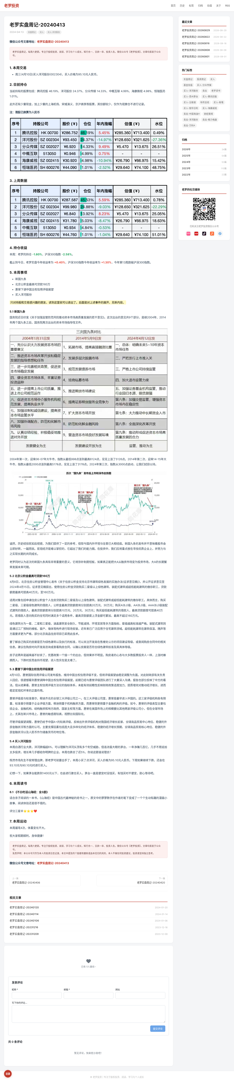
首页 (173, 5)
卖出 (204, 90)
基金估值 (188, 85)
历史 (182, 5)
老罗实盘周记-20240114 (24, 914)
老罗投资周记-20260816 (196, 43)
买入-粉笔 (219, 102)
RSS (227, 5)
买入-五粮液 (190, 102)
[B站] (188, 234)
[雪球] (220, 234)
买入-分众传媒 (204, 85)
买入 (42, 32)
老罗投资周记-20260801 (196, 56)
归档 (200, 5)
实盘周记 (32, 32)
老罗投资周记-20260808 (196, 49)
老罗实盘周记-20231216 (24, 927)
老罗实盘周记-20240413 (53, 41)
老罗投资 (11, 5)
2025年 (186, 155)
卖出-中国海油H (192, 114)
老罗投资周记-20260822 (196, 36)
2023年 (186, 168)
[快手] (212, 234)
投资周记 (201, 79)
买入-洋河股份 (54, 32)
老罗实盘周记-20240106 (24, 920)
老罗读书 (215, 90)
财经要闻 (208, 114)
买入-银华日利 (191, 108)
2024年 (186, 161)
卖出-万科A (189, 125)
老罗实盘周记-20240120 (24, 907)
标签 (191, 5)
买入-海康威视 (209, 108)
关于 (218, 5)
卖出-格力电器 (209, 119)
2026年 (186, 149)
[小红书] (196, 234)
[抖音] (204, 234)
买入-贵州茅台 (191, 96)
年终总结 (204, 102)
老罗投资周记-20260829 (196, 30)
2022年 (186, 174)
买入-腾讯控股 (209, 96)
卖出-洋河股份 (191, 119)
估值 (209, 5)
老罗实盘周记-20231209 (24, 934)
